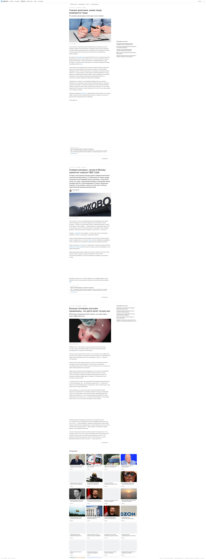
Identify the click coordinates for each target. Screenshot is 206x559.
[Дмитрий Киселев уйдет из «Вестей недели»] (129, 462)
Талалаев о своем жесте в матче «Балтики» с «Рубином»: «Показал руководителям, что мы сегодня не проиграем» (126, 320)
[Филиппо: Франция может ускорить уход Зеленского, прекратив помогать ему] (112, 514)
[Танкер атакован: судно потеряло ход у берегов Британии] (129, 496)
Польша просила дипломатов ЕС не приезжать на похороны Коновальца (126, 47)
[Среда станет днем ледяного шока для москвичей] (112, 548)
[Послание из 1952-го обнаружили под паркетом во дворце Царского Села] (112, 479)
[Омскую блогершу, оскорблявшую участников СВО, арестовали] (129, 531)
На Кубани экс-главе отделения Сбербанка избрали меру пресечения (125, 308)
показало (83, 93)
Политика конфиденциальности (179, 558)
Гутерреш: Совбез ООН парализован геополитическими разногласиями (124, 50)
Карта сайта (202, 558)
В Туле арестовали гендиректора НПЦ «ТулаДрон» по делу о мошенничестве (124, 44)
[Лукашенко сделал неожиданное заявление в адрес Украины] (77, 462)
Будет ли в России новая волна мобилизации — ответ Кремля (126, 53)
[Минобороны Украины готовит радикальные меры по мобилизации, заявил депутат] (94, 514)
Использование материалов (189, 558)
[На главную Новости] (5, 1)
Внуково (79, 246)
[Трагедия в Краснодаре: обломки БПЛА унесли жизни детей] (112, 462)
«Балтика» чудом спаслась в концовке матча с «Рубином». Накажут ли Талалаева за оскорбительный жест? (126, 56)
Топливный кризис (95, 4)
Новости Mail (78, 7)
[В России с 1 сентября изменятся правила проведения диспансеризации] (112, 496)
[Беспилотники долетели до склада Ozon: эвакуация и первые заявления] (94, 479)
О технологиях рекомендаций (168, 558)
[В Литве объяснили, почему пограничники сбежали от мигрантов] (77, 514)
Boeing (83, 245)
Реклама (9, 558)
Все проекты (13, 558)
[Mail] (1, 1)
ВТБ (77, 350)
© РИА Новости (79, 305)
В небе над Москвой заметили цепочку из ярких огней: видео (125, 317)
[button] (90, 30)
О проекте (161, 558)
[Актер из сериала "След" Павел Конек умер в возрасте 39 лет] (77, 496)
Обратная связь (196, 558)
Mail (1, 558)
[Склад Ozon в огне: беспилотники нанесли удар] (129, 514)
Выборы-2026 (74, 4)
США (81, 64)
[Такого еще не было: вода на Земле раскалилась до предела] (94, 531)
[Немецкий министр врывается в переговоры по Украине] (129, 548)
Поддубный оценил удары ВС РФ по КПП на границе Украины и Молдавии (125, 314)
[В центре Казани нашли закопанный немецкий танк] (77, 531)
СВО (88, 4)
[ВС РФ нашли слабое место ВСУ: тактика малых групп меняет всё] (94, 496)
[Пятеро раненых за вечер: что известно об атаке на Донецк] (77, 479)
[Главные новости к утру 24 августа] (77, 548)
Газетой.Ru (77, 233)
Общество (84, 7)
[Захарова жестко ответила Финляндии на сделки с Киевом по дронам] (112, 531)
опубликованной (80, 57)
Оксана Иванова (75, 189)
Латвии (89, 240)
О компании (5, 558)
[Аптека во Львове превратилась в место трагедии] (94, 462)
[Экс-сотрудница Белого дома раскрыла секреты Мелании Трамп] (129, 479)
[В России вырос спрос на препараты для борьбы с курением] (94, 548)
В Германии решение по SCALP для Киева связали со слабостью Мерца (125, 311)
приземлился (72, 246)
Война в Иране (82, 4)
